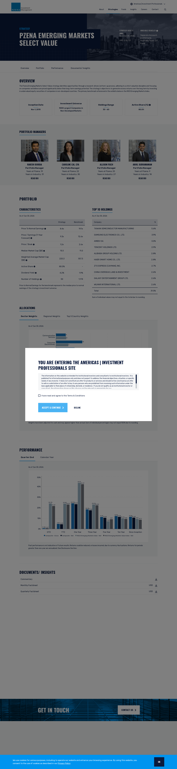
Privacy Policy (64, 763)
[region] (89, 382)
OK (159, 761)
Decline (77, 407)
